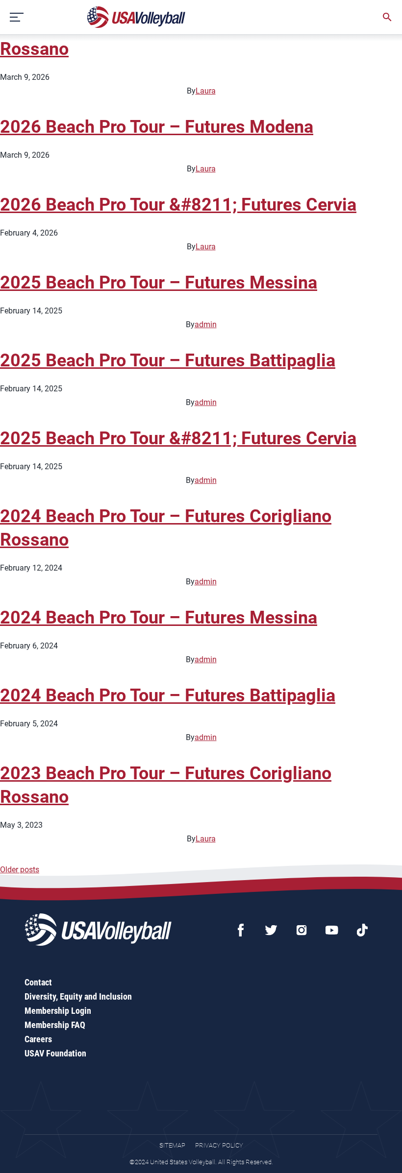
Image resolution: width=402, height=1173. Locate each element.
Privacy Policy (219, 1145)
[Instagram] (301, 930)
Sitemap (172, 1145)
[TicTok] (362, 930)
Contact (38, 982)
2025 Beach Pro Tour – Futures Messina (158, 282)
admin (206, 324)
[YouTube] (332, 930)
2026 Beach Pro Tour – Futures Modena (156, 127)
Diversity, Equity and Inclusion (78, 996)
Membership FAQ (55, 1025)
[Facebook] (240, 930)
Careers (38, 1039)
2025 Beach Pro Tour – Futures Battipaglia (167, 360)
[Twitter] (271, 930)
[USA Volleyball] (136, 17)
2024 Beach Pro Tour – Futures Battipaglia (167, 695)
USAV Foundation (55, 1053)
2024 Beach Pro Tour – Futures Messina (158, 617)
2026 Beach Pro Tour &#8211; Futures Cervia (178, 204)
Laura (206, 91)
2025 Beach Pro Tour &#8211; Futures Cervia (178, 438)
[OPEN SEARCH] (387, 17)
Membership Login (58, 1010)
